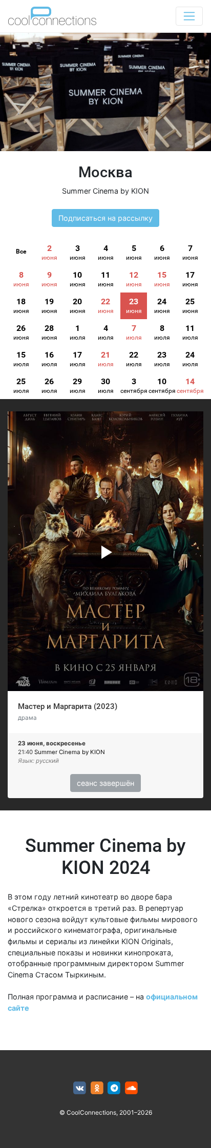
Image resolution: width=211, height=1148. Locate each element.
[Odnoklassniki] (97, 1088)
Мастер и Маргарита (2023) (67, 706)
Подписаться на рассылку (105, 218)
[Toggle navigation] (189, 16)
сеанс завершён (105, 783)
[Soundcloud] (131, 1088)
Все (21, 251)
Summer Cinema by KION (105, 190)
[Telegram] (114, 1088)
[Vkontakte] (79, 1088)
